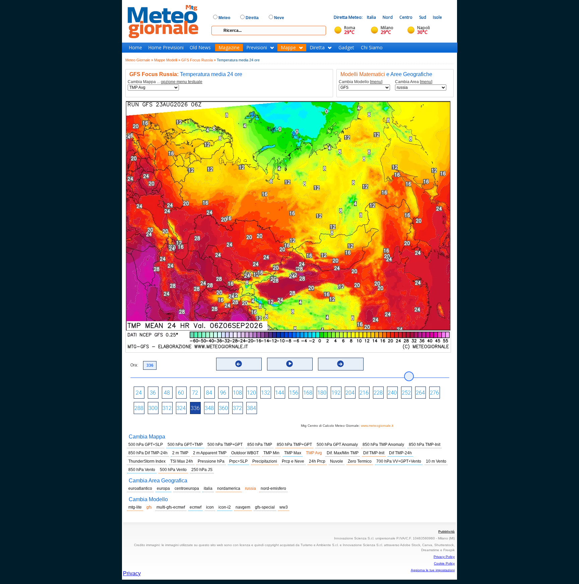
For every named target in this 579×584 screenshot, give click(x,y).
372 (237, 408)
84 (209, 393)
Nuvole (336, 461)
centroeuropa (187, 488)
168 (307, 393)
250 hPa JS (201, 469)
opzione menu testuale (181, 81)
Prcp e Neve (293, 461)
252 (406, 393)
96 (223, 393)
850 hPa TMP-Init (424, 444)
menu (376, 81)
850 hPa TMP (259, 444)
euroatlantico (140, 488)
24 (139, 393)
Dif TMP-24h (400, 453)
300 (152, 408)
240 (392, 393)
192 (335, 393)
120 (251, 393)
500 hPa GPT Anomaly (337, 444)
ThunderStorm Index (147, 461)
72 (195, 393)
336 (195, 408)
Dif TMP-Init (373, 453)
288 (138, 408)
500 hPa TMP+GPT (225, 444)
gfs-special (265, 507)
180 (321, 393)
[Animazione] (289, 363)
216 (364, 393)
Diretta (317, 47)
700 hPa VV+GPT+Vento (398, 461)
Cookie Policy (444, 563)
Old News (200, 47)
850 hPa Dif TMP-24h (148, 453)
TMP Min (271, 453)
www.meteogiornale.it (377, 425)
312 (167, 408)
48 (167, 393)
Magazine (229, 47)
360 (223, 408)
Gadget (346, 47)
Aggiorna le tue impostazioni (433, 570)
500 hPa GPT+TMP (185, 444)
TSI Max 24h (181, 461)
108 (237, 393)
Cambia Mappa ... (165, 82)
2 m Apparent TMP (210, 453)
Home (135, 47)
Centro (405, 17)
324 (181, 408)
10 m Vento (436, 461)
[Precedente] (238, 363)
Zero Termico (360, 461)
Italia (371, 17)
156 (293, 393)
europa (163, 488)
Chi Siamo (372, 47)
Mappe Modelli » (167, 60)
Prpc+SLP (238, 461)
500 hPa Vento (173, 469)
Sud (422, 17)
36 (153, 393)
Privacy (132, 573)
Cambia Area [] (413, 82)
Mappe (288, 47)
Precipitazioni (264, 461)
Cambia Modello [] (360, 82)
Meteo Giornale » (139, 60)
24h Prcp (317, 461)
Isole (437, 17)
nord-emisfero (273, 488)
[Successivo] (340, 363)
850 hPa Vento (141, 469)
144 (279, 393)
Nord (388, 17)
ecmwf (195, 507)
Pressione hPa (211, 461)
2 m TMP (180, 453)
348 (209, 408)
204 (350, 393)
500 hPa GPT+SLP (145, 444)
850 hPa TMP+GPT (294, 444)
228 (378, 393)
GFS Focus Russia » (198, 60)
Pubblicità (446, 531)
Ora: (134, 365)
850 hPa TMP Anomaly (383, 444)
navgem (243, 507)
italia (208, 488)
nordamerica (228, 488)
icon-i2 (224, 507)
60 (181, 393)
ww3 (283, 507)
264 (420, 393)
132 (265, 393)
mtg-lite (135, 507)
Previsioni (256, 47)
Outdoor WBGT (245, 453)
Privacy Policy (444, 557)
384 (251, 408)
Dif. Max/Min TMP (343, 453)
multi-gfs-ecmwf (170, 507)
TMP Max (292, 453)
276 (434, 393)
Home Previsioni (166, 47)
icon (210, 507)
